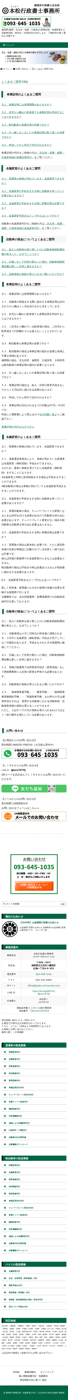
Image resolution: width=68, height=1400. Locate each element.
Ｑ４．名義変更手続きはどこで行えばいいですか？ (30, 215)
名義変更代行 (14, 1059)
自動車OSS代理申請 (17, 1137)
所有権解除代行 (15, 1116)
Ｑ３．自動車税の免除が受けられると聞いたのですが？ (33, 274)
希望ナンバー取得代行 (18, 1102)
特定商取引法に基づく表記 (33, 1380)
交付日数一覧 (47, 414)
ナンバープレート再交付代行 (21, 1094)
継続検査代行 (14, 1109)
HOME (16, 1372)
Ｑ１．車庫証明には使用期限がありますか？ (26, 104)
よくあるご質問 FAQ (43, 69)
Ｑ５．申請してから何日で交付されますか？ (26, 145)
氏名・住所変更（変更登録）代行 (23, 1278)
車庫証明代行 (14, 1052)
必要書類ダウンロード (18, 1144)
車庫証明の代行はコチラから (17, 426)
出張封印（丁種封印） (18, 1130)
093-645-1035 (44, 974)
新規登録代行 (14, 1080)
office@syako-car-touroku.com (44, 985)
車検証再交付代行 (16, 1087)
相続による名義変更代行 (19, 1123)
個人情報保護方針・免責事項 (33, 1376)
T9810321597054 (39, 1010)
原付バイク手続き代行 (18, 1306)
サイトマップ (47, 1372)
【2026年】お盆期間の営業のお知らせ (39, 922)
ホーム (6, 69)
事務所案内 (30, 1372)
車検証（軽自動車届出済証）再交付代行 (26, 1299)
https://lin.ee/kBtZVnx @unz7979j (43, 992)
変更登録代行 (14, 1066)
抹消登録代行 (14, 1073)
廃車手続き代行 (15, 1285)
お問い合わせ (22, 69)
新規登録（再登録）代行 (19, 1292)
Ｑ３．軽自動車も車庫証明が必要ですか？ (25, 124)
